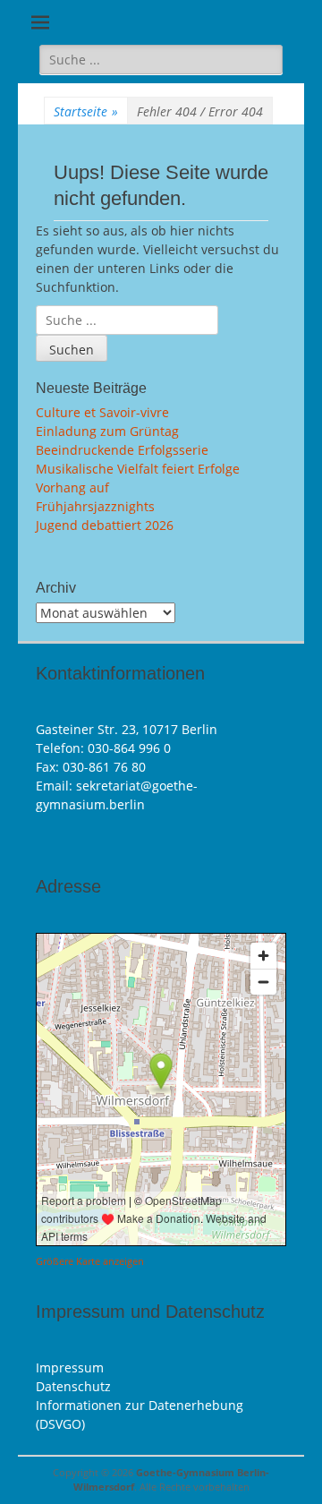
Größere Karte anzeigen (90, 1261)
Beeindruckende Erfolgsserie (122, 449)
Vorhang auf (72, 487)
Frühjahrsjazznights (95, 506)
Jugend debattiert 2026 (105, 525)
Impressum (70, 1367)
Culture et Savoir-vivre (102, 412)
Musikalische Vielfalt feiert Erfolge (138, 468)
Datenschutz (73, 1386)
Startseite (86, 111)
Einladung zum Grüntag (107, 431)
